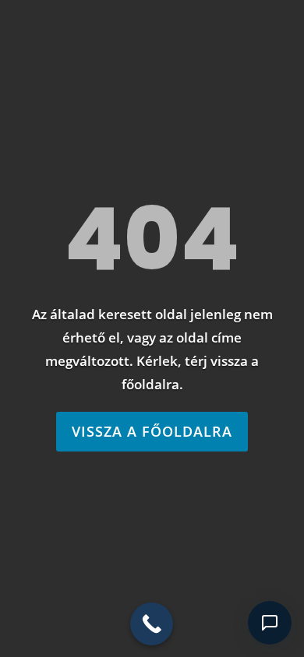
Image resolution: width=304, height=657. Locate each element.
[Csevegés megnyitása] (270, 623)
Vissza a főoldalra (152, 431)
